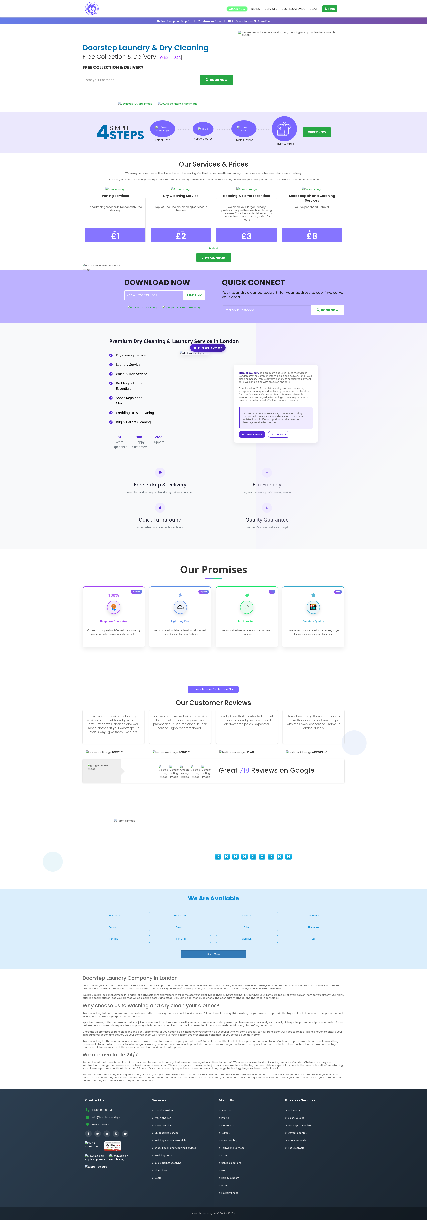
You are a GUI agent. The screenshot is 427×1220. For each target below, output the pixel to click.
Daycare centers (298, 1133)
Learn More (281, 434)
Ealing (247, 927)
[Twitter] (97, 1133)
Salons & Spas (296, 1118)
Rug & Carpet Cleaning (168, 1163)
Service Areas (101, 1124)
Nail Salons (294, 1110)
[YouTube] (125, 1133)
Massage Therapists (299, 1125)
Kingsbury (247, 938)
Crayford (113, 927)
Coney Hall (313, 915)
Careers (226, 1133)
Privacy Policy (229, 1140)
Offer (224, 1155)
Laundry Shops (229, 1193)
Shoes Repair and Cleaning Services (175, 1148)
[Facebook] (88, 1133)
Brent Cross (180, 915)
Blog (313, 9)
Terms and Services (232, 1148)
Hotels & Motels (297, 1140)
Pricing (255, 9)
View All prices (213, 257)
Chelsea (247, 915)
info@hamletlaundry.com (108, 1117)
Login (331, 8)
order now (317, 132)
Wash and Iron (163, 1118)
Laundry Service (164, 1110)
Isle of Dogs (180, 938)
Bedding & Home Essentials (170, 1140)
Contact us (228, 1125)
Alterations (161, 1170)
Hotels (225, 1185)
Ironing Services (164, 1125)
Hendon (113, 938)
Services (271, 9)
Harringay (313, 927)
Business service (293, 9)
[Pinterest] (116, 1133)
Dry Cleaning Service (167, 1133)
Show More (213, 954)
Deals (158, 1178)
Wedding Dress (163, 1155)
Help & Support (230, 1178)
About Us (226, 1110)
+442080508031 (102, 1110)
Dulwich (180, 927)
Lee (314, 938)
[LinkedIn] (106, 1133)
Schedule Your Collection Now (213, 689)
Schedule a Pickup (254, 434)
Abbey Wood (113, 915)
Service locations (231, 1163)
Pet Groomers (296, 1148)
